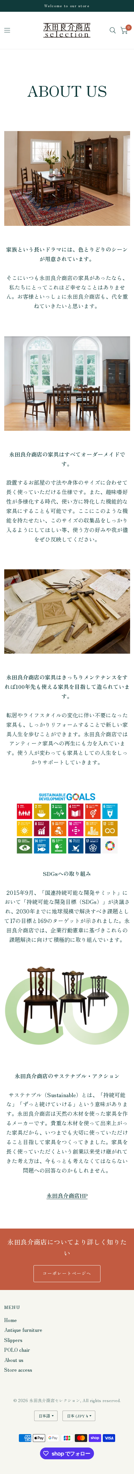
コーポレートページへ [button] (67, 1273)
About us (13, 1359)
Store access (18, 1369)
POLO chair (17, 1349)
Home (10, 1319)
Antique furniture (23, 1329)
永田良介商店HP (67, 1195)
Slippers (13, 1339)
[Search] (112, 30)
